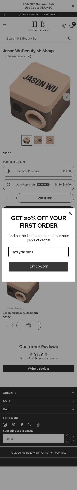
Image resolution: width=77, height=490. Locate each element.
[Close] (70, 213)
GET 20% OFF (39, 267)
